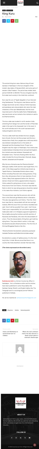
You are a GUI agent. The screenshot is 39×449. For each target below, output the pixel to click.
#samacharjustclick (25, 310)
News (8, 7)
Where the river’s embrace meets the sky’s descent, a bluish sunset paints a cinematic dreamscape (30, 334)
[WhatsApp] (16, 21)
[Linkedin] (20, 438)
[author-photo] (20, 353)
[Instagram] (16, 438)
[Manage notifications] (34, 445)
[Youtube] (29, 438)
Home (3, 7)
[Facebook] (4, 21)
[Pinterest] (12, 21)
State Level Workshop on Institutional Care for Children (10, 333)
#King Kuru (10, 310)
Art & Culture (14, 7)
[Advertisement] (20, 68)
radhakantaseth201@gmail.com (26, 298)
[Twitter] (8, 21)
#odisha (17, 310)
